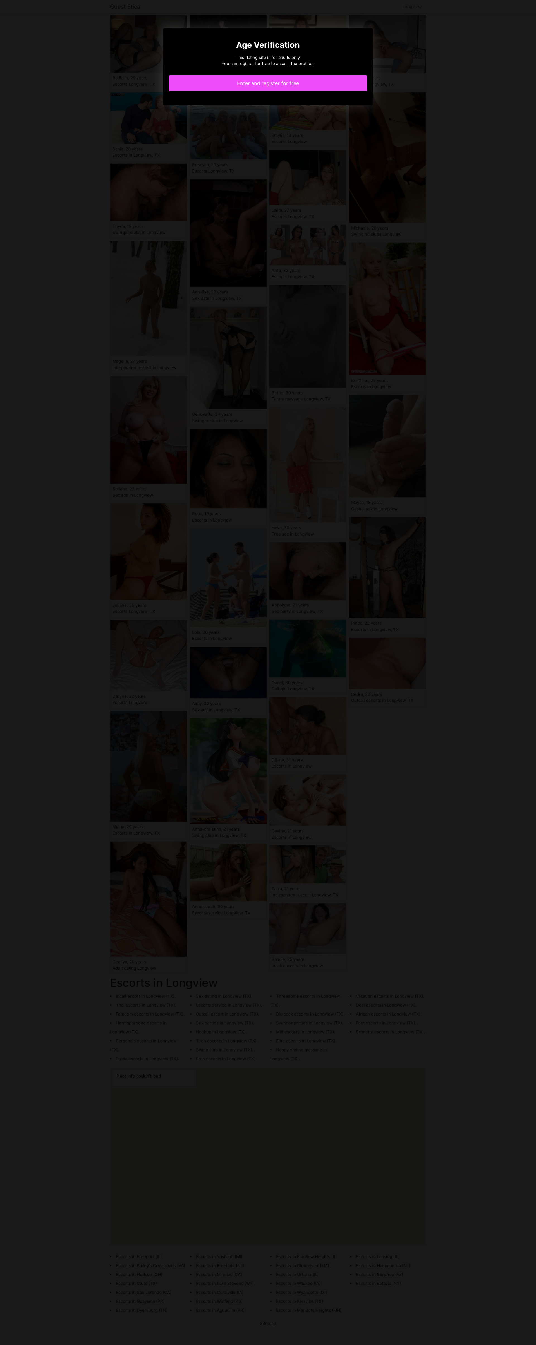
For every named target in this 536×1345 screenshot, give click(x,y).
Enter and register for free (268, 83)
